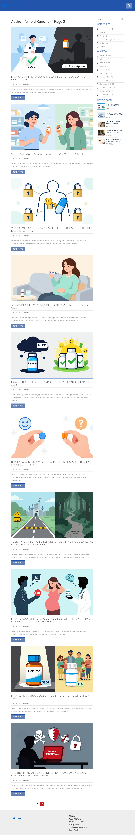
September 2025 (107, 95)
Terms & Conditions (76, 822)
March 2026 (105, 73)
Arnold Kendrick (23, 84)
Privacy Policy (74, 825)
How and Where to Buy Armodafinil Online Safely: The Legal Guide (48, 78)
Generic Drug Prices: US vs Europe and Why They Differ (48, 153)
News (102, 47)
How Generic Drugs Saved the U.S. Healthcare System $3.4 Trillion (50, 697)
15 (67, 804)
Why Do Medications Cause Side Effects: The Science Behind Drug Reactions (51, 229)
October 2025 (106, 91)
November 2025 (107, 87)
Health (103, 32)
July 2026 (104, 59)
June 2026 (104, 63)
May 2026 (104, 66)
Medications (106, 29)
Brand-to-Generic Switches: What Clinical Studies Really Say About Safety (50, 463)
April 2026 (104, 70)
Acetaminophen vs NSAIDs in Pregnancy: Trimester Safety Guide (49, 306)
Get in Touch (73, 830)
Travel (103, 36)
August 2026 (105, 55)
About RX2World (75, 819)
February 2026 (106, 77)
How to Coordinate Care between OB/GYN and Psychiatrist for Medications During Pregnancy (51, 620)
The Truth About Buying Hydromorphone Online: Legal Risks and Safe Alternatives (49, 774)
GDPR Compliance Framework (80, 827)
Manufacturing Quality (109, 39)
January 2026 (106, 80)
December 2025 (106, 84)
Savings (103, 43)
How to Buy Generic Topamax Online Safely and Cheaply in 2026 (51, 383)
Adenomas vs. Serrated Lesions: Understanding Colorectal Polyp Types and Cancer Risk (52, 543)
